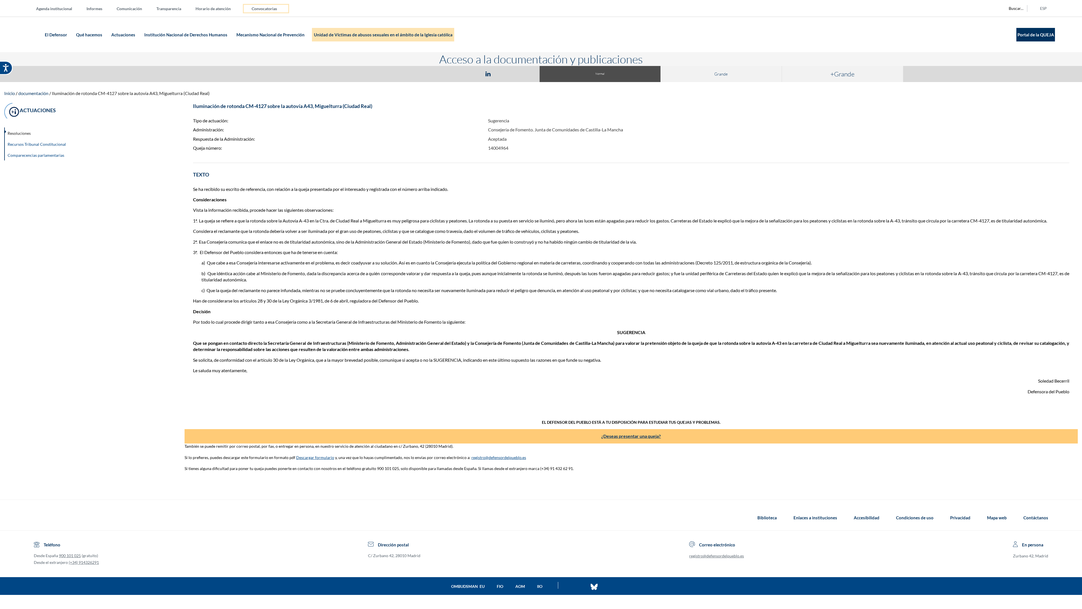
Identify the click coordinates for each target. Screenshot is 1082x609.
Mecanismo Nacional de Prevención (270, 34)
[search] (1013, 8)
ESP (1043, 8)
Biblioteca (767, 517)
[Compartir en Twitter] (471, 73)
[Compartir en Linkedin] (488, 73)
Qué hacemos (89, 34)
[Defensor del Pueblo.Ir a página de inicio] (39, 517)
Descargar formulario (315, 457)
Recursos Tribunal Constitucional (37, 144)
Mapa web (997, 517)
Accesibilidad (866, 517)
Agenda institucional (54, 8)
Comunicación (129, 8)
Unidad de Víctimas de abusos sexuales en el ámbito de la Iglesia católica (383, 34)
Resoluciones (19, 133)
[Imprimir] (522, 73)
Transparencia (168, 8)
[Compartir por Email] (504, 73)
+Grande (842, 74)
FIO (500, 586)
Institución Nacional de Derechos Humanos (186, 34)
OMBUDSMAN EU (468, 586)
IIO (539, 586)
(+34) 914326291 (84, 562)
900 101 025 (70, 555)
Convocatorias (264, 8)
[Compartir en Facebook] (455, 73)
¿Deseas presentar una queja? (631, 436)
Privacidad (960, 517)
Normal (599, 74)
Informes (94, 8)
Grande (721, 74)
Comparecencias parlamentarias (36, 155)
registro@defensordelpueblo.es (498, 457)
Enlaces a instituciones (815, 517)
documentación (33, 93)
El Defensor (56, 34)
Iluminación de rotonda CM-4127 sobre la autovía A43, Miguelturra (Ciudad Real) (131, 93)
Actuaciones (123, 34)
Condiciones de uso (915, 517)
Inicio (9, 93)
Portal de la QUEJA (1035, 34)
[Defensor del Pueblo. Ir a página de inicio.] (32, 34)
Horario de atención (213, 8)
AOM (520, 586)
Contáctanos (1035, 517)
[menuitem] (58, 8)
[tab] (455, 74)
